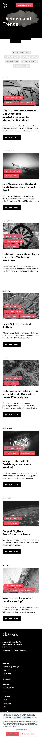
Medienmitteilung (21, 66)
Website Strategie (29, 61)
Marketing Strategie (21, 52)
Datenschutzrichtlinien (24, 719)
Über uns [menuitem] (6, 684)
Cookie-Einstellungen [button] (21, 729)
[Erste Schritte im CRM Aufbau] (21, 318)
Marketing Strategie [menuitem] (12, 666)
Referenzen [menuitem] (7, 679)
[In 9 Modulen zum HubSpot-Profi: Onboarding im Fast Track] (21, 180)
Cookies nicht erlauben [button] (28, 734)
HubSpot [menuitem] (7, 673)
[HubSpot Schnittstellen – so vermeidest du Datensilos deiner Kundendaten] (21, 387)
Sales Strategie (12, 57)
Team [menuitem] (6, 691)
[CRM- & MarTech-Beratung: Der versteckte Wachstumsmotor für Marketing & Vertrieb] (21, 108)
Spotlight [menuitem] (7, 703)
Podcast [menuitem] (7, 700)
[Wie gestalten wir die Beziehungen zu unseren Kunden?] (21, 457)
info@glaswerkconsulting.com (15, 650)
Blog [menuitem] (5, 707)
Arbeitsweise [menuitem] (9, 687)
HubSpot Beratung (30, 57)
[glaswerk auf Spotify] (9, 655)
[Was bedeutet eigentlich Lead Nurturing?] (21, 592)
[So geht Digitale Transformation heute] (21, 525)
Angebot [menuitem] (6, 663)
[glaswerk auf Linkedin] (4, 655)
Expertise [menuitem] (6, 696)
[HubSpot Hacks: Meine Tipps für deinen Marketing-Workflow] (21, 250)
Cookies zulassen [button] (12, 734)
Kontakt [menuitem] (6, 712)
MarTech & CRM (12, 61)
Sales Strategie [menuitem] (10, 670)
